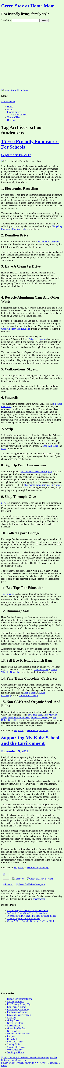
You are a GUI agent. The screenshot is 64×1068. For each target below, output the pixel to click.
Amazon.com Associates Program (36, 471)
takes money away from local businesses (42, 485)
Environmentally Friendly (19, 1015)
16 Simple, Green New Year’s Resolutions (27, 913)
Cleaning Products (15, 1001)
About (10, 109)
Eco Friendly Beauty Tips (19, 1004)
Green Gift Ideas (15, 1023)
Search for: (6, 20)
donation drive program (49, 241)
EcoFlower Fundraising (19, 717)
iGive (3, 503)
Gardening (12, 1017)
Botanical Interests (40, 717)
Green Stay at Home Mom (28, 5)
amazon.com (39, 899)
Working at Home (15, 1052)
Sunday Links (13, 1044)
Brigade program (37, 339)
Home (10, 106)
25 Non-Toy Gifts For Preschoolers (23, 918)
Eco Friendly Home (16, 1007)
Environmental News (17, 1012)
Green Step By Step (16, 1028)
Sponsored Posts (15, 1041)
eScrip (4, 448)
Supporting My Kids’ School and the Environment (30, 740)
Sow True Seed (35, 714)
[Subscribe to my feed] (6, 878)
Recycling (12, 1039)
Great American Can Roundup (15, 329)
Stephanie (18, 730)
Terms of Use (13, 117)
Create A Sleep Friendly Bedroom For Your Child (30, 921)
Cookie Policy (19, 114)
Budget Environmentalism (19, 999)
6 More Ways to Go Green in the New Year (27, 910)
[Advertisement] (32, 55)
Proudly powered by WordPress (31, 1062)
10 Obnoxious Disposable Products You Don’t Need (31, 916)
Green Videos (13, 1031)
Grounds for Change (28, 695)
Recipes (11, 1036)
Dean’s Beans (29, 692)
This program (7, 594)
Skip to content (8, 101)
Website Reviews (15, 1049)
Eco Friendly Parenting (38, 730)
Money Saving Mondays (18, 1033)
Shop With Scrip (50, 446)
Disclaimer (12, 120)
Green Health (13, 1025)
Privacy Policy (14, 112)
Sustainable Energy (16, 1047)
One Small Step (41, 669)
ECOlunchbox (14, 672)
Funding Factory (20, 229)
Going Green (13, 1020)
